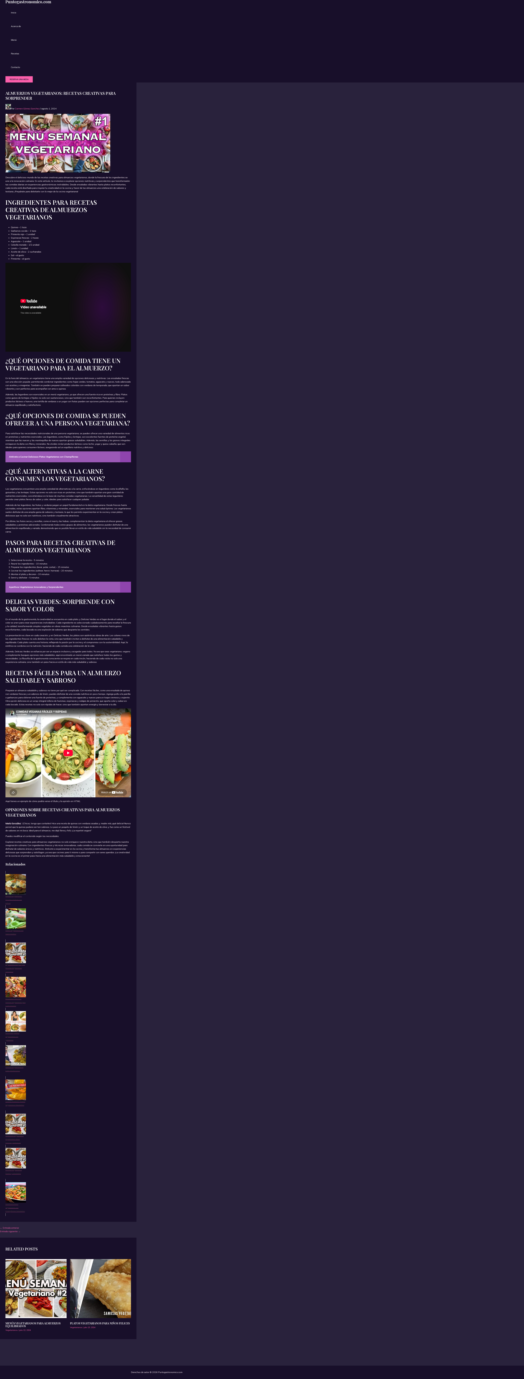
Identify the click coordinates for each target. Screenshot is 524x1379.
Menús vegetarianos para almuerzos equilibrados (33, 1324)
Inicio (13, 12)
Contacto (15, 67)
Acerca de (16, 26)
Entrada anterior (9, 1227)
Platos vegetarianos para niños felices (100, 1323)
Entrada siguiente (10, 1231)
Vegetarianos (11, 1330)
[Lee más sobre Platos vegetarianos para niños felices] (100, 1289)
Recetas (15, 53)
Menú (14, 40)
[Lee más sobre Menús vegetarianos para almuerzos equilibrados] (36, 1289)
